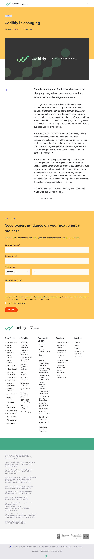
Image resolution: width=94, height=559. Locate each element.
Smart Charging (26, 412)
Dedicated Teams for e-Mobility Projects (26, 359)
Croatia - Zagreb (12, 380)
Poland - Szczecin (9, 361)
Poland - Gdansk (12, 369)
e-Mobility (24, 342)
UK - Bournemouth (11, 406)
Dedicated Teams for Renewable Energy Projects (44, 377)
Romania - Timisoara (10, 398)
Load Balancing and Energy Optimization (44, 398)
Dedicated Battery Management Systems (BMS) (44, 370)
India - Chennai (11, 394)
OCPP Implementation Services (25, 407)
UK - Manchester (12, 410)
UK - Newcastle (11, 413)
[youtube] (50, 556)
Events (77, 348)
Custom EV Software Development (25, 352)
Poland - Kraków (12, 342)
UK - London (11, 402)
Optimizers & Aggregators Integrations (43, 429)
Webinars (78, 357)
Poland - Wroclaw (9, 346)
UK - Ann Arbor (11, 420)
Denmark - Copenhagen (11, 384)
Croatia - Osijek (11, 377)
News (8, 16)
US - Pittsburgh (11, 423)
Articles (77, 342)
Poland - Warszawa (10, 351)
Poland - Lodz (11, 366)
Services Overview (63, 342)
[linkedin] (46, 556)
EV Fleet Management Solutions (25, 395)
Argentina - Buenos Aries (11, 373)
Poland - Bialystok (9, 356)
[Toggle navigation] (88, 3)
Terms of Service (62, 546)
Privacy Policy (44, 299)
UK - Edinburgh (11, 417)
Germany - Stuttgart (10, 389)
